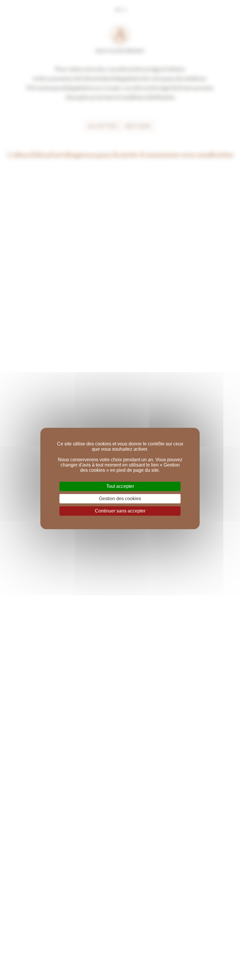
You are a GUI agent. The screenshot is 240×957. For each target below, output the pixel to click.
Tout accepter (120, 486)
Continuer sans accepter (120, 510)
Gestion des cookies (120, 498)
